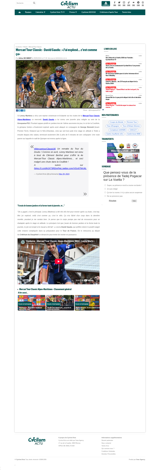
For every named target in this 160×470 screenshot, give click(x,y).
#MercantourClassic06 (45, 149)
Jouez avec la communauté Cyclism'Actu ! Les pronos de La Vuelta (124, 65)
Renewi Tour (132, 122)
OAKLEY (133, 130)
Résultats (112, 201)
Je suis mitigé (112, 189)
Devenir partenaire (107, 440)
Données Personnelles (109, 454)
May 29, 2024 (64, 174)
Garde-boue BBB (133, 134)
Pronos (72, 12)
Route (25, 47)
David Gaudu (48, 119)
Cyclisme (19, 47)
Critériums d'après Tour (109, 12)
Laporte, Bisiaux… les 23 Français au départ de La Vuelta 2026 (124, 81)
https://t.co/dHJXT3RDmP (46, 168)
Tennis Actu (126, 12)
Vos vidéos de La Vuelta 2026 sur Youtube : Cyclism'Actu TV (124, 57)
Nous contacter (106, 443)
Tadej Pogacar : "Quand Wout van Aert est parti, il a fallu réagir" (124, 89)
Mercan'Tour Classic (35, 47)
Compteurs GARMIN (118, 130)
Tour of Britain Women (131, 126)
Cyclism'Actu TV (56, 12)
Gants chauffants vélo (114, 134)
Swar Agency (140, 459)
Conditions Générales (108, 451)
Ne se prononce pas (115, 196)
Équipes (28, 12)
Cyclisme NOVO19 (89, 12)
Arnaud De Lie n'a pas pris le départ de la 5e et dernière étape (124, 97)
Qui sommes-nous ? (108, 448)
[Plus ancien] (103, 110)
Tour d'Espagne (113, 126)
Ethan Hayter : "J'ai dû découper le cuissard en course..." (124, 105)
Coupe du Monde (116, 122)
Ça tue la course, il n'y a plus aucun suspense (124, 192)
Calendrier (40, 12)
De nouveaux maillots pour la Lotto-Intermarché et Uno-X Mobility (124, 73)
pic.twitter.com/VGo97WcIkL (73, 168)
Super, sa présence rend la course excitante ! (124, 185)
